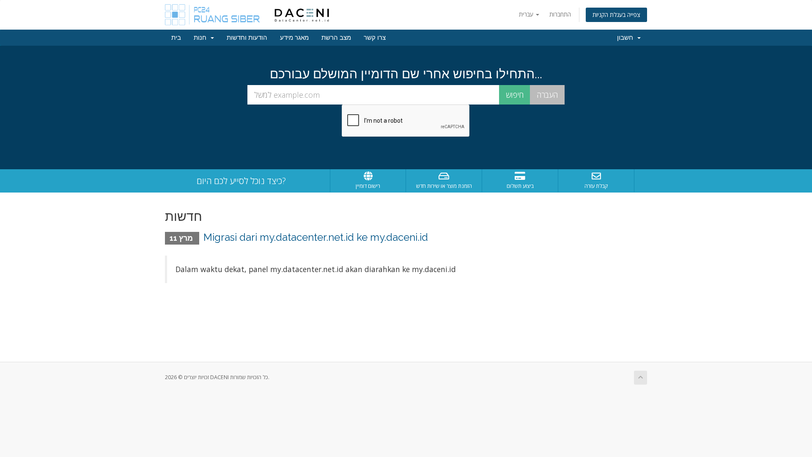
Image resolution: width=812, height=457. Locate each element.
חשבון (626, 37)
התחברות (560, 14)
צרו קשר (375, 37)
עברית (527, 14)
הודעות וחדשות (247, 37)
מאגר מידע (294, 37)
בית (176, 37)
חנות (202, 37)
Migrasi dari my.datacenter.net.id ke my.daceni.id (315, 237)
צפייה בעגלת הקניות (616, 15)
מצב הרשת (336, 37)
